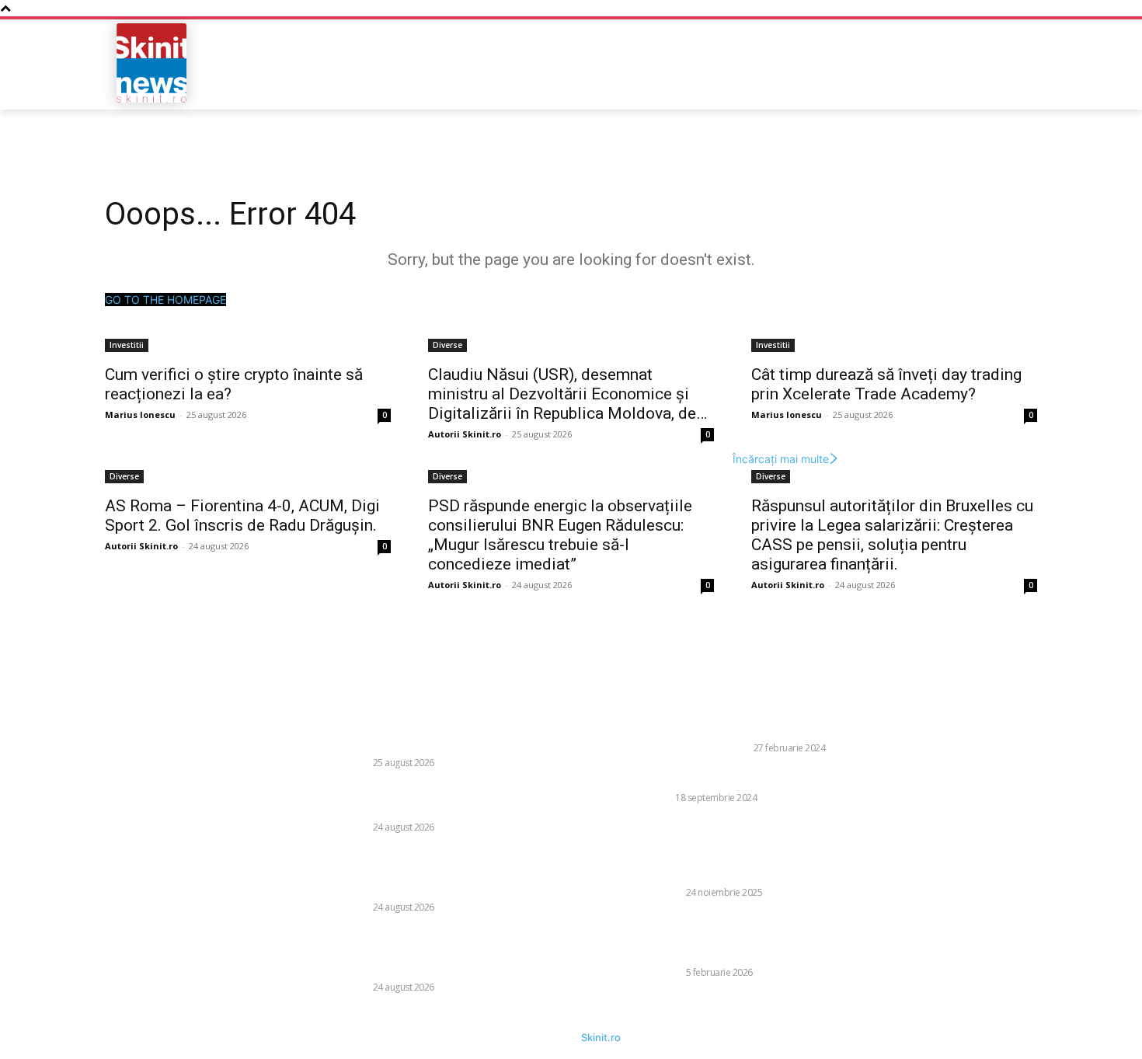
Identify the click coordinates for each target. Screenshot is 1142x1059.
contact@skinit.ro (84, 813)
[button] (925, 63)
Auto (658, 797)
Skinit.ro (601, 1037)
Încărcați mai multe (781, 458)
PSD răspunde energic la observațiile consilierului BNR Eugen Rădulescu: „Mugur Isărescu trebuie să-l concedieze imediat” (560, 534)
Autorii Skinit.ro (464, 434)
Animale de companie (698, 747)
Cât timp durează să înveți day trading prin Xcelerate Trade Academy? (886, 384)
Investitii (127, 345)
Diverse (447, 345)
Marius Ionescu (140, 414)
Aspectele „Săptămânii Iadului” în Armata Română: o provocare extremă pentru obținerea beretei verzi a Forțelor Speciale (781, 937)
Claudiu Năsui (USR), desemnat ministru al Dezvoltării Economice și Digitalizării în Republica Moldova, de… (567, 394)
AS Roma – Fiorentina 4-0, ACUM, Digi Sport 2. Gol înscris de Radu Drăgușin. (242, 515)
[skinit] (151, 63)
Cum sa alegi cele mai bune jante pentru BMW (769, 777)
